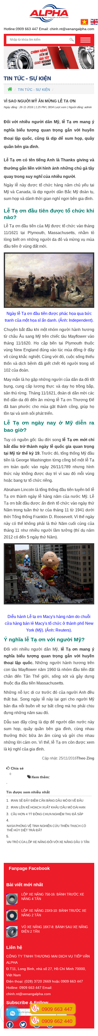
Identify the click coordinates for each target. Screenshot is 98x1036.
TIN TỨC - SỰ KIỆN (34, 90)
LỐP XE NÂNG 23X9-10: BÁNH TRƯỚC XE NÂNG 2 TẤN (53, 913)
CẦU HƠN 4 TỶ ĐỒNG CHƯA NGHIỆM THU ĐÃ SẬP (47, 814)
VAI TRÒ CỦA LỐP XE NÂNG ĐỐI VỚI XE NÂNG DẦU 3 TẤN (48, 842)
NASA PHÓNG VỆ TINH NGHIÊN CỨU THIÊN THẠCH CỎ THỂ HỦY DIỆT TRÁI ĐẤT (46, 828)
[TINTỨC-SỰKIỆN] (49, 78)
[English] (93, 22)
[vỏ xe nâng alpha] (49, 57)
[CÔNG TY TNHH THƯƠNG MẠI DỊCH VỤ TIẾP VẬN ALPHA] (49, 13)
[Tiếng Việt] (83, 22)
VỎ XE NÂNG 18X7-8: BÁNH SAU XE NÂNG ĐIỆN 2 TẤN (54, 929)
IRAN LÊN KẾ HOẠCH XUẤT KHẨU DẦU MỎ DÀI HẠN (48, 807)
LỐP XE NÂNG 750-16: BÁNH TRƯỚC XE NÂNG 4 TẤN (52, 896)
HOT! (20, 774)
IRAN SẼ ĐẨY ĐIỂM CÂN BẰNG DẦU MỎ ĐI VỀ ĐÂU (47, 800)
